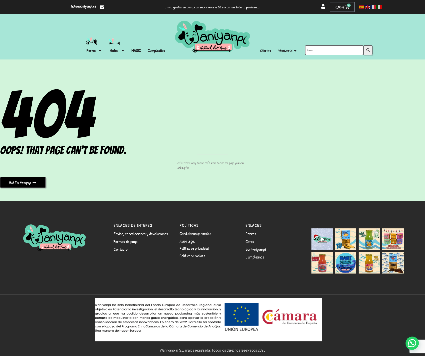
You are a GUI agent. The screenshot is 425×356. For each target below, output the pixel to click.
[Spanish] (362, 7)
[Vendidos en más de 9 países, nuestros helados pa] (393, 239)
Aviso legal (187, 241)
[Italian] (379, 7)
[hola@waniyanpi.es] (102, 7)
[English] (368, 7)
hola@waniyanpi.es (83, 6)
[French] (373, 7)
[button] (412, 343)
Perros (250, 234)
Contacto (120, 249)
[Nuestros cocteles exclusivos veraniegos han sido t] (369, 263)
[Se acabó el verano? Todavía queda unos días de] (346, 263)
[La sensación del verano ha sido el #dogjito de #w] (369, 239)
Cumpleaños (254, 257)
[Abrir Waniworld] (295, 51)
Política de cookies (192, 256)
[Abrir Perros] (100, 51)
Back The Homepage (20, 182)
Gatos (249, 241)
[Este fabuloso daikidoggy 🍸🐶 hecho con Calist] (322, 263)
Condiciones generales (195, 233)
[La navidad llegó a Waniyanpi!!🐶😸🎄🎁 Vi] (322, 239)
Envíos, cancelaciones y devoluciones (141, 234)
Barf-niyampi (255, 249)
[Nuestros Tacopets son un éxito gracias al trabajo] (346, 239)
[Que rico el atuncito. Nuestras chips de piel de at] (393, 263)
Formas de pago (125, 241)
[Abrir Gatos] (123, 51)
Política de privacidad (194, 248)
